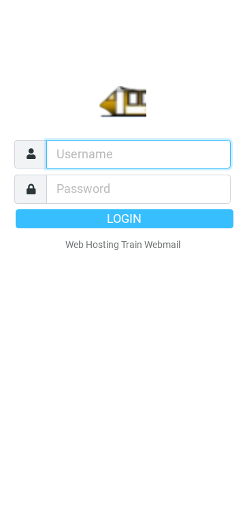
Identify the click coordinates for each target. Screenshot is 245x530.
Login (124, 219)
